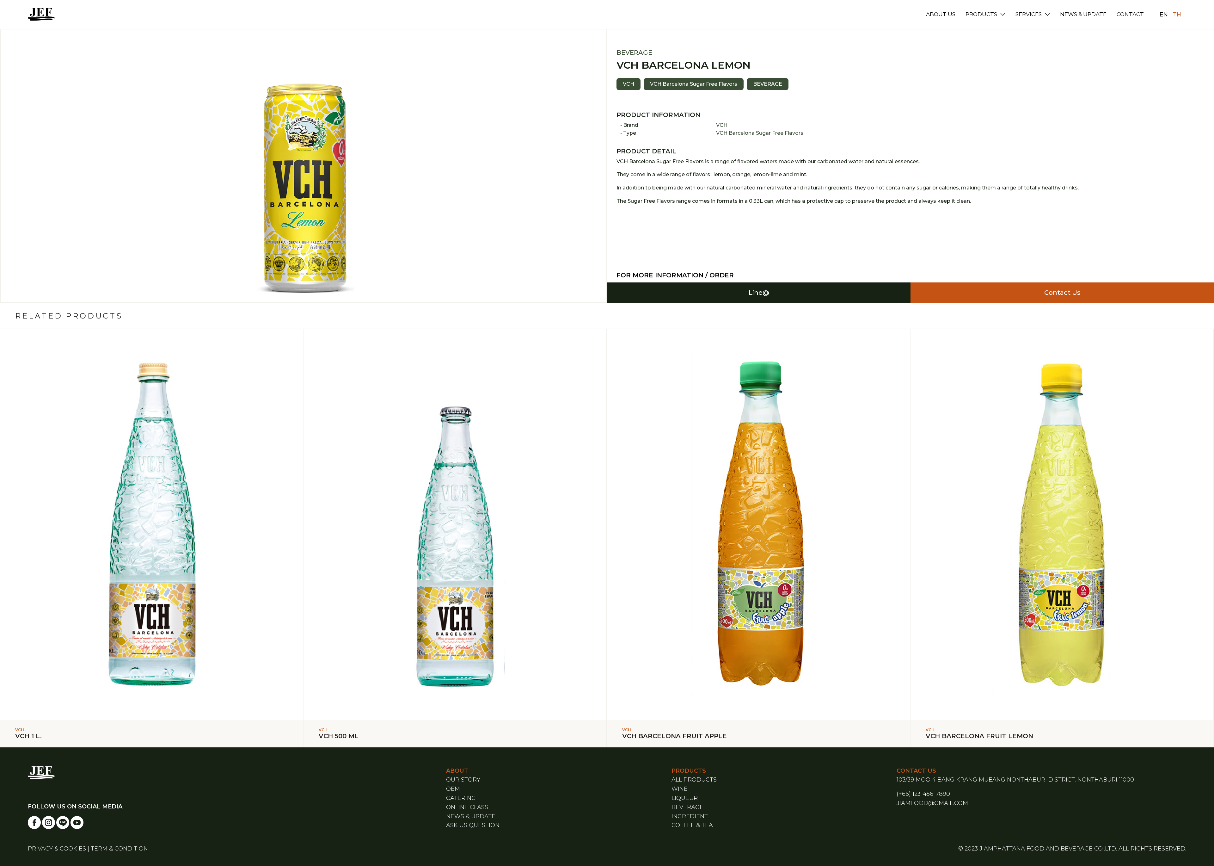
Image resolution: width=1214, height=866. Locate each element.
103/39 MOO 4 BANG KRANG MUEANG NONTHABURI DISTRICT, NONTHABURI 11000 (1015, 779)
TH (1177, 14)
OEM (453, 788)
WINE (679, 788)
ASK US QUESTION (473, 825)
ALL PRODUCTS (694, 779)
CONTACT (1130, 14)
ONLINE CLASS (467, 807)
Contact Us (1062, 292)
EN (1164, 14)
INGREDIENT (689, 816)
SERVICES (1028, 14)
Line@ (759, 292)
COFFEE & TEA (692, 825)
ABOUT (457, 770)
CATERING (461, 798)
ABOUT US (940, 14)
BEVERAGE (687, 807)
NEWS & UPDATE (1083, 14)
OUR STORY (463, 779)
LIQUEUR (684, 798)
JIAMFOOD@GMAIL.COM (932, 803)
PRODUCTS (981, 14)
